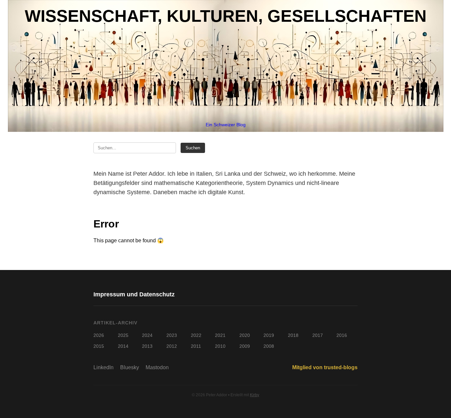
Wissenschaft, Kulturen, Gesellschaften (226, 16)
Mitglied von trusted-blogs (325, 367)
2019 (268, 335)
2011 (196, 346)
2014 (123, 346)
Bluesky (129, 367)
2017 (317, 335)
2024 (147, 335)
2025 (123, 335)
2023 (171, 335)
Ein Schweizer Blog (226, 124)
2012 (171, 346)
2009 (244, 346)
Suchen (193, 147)
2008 (268, 346)
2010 (220, 346)
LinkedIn (103, 367)
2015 (98, 346)
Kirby (254, 395)
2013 (147, 346)
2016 (341, 335)
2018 (293, 335)
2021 (220, 335)
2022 (196, 335)
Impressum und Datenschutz (134, 294)
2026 (98, 335)
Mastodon (157, 367)
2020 (244, 335)
